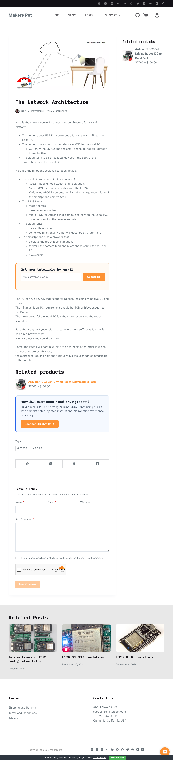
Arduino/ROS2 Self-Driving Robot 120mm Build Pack (62, 381)
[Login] (157, 15)
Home (56, 15)
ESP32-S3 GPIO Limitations (83, 657)
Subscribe (94, 276)
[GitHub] (131, 3)
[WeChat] (150, 3)
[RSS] (157, 3)
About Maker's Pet (105, 707)
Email (52, 502)
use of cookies (99, 757)
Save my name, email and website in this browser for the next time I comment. (61, 558)
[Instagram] (112, 3)
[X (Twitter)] (105, 3)
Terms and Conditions (23, 713)
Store (72, 15)
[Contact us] (165, 752)
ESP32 (22, 448)
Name (19, 502)
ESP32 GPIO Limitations (134, 657)
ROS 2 (37, 448)
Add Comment (24, 519)
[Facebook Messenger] (163, 3)
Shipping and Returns (22, 707)
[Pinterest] (74, 464)
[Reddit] (138, 3)
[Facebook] (99, 3)
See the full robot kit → (40, 424)
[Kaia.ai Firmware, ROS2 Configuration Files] (33, 638)
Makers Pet (20, 15)
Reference (61, 111)
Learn (89, 15)
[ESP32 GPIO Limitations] (140, 638)
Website (85, 502)
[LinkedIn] (97, 464)
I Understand (117, 757)
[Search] (137, 15)
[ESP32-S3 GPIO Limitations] (86, 638)
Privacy (13, 718)
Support (111, 15)
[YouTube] (144, 3)
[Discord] (118, 3)
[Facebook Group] (125, 3)
